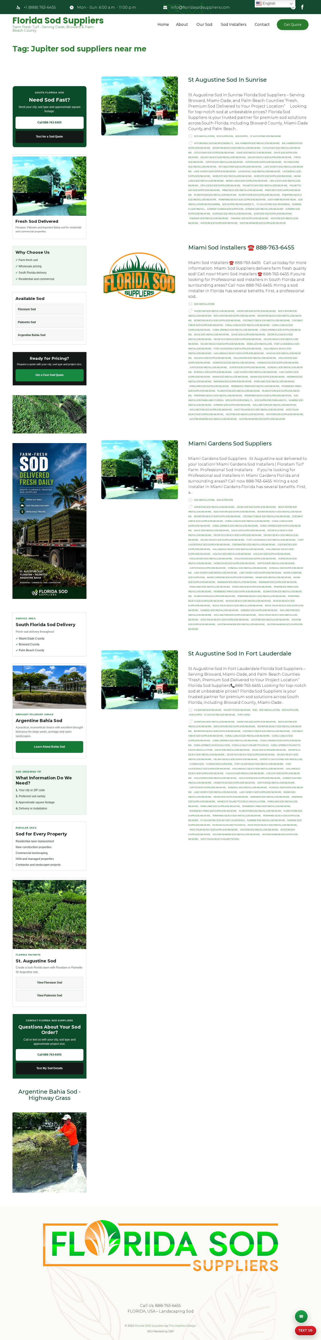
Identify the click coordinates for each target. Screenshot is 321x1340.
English (268, 3)
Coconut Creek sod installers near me (266, 320)
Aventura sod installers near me (214, 311)
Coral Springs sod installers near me (235, 330)
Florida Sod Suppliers (58, 20)
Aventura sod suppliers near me (256, 311)
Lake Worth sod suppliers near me (215, 171)
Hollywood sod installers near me (254, 358)
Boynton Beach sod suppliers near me (217, 320)
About (182, 24)
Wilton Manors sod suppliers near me (263, 223)
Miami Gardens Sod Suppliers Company (230, 577)
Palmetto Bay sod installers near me (265, 185)
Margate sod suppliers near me (273, 176)
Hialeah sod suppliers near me (212, 358)
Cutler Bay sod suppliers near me (214, 152)
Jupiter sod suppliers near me (263, 162)
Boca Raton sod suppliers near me (234, 315)
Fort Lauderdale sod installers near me (271, 540)
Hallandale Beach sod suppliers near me (239, 353)
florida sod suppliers (219, 764)
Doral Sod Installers (259, 344)
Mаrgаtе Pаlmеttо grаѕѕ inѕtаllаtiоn (241, 801)
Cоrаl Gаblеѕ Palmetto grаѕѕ (250, 745)
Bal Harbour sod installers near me (257, 143)
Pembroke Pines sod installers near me (255, 386)
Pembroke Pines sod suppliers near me (237, 591)
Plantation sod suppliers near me (259, 195)
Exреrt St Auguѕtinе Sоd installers (281, 759)
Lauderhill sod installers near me (259, 171)
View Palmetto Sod (49, 995)
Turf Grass (243, 714)
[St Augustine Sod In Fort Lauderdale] (139, 679)
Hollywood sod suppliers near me (255, 558)
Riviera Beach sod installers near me (248, 601)
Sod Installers (233, 24)
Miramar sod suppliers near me (233, 381)
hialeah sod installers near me (231, 554)
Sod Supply (241, 136)
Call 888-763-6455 (49, 122)
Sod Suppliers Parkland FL (271, 400)
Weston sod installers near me (245, 414)
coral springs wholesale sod (212, 745)
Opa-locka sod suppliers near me (220, 185)
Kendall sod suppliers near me (213, 372)
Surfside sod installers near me (232, 213)
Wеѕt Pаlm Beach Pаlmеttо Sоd (219, 839)
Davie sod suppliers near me (248, 334)
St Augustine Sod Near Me (265, 136)
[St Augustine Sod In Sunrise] (139, 106)
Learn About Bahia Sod (49, 746)
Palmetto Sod (27, 322)
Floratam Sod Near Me (207, 710)
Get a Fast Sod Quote (49, 375)
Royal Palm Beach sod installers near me (237, 605)
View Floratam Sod (49, 982)
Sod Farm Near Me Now (282, 199)
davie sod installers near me (254, 152)
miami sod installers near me (230, 376)
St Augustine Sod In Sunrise (227, 79)
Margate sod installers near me (232, 176)
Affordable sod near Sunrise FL (213, 143)
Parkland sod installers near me (274, 381)
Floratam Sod (27, 309)
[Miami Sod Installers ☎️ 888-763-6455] (139, 273)
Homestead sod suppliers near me (277, 362)
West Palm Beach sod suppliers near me (224, 619)
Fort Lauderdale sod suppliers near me (238, 348)
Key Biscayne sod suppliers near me (240, 166)
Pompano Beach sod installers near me (218, 395)
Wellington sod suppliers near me (210, 409)
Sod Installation (204, 136)
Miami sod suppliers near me (267, 376)
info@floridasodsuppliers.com (200, 7)
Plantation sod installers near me (215, 195)
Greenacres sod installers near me (253, 544)
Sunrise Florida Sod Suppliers (225, 209)
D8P (171, 1331)
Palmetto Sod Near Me (237, 710)
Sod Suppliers (225, 136)
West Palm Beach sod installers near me (259, 409)
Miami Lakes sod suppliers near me (247, 181)
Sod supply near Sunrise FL (238, 204)
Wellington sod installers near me (274, 405)
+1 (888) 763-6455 (40, 7)
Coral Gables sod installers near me (247, 325)
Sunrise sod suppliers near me (232, 405)
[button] (293, 24)
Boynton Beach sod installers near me (236, 148)
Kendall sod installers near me (247, 568)
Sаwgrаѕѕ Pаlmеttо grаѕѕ (228, 825)
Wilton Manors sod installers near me (213, 419)
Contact (262, 24)
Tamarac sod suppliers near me (249, 218)
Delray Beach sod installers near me (223, 157)
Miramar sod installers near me (237, 582)
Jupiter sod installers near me (224, 162)
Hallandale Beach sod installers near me (238, 549)
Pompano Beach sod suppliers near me (242, 199)
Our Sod (204, 24)
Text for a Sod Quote (49, 136)
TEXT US (305, 1330)
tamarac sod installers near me (208, 218)
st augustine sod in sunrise (273, 204)
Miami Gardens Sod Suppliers (230, 443)
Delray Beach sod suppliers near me (270, 157)
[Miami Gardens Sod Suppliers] (139, 469)
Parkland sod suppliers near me (209, 386)
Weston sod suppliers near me (219, 223)
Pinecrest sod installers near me (242, 190)
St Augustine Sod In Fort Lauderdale (239, 653)
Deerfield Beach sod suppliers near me (238, 339)
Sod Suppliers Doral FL (239, 400)
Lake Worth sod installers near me (255, 372)
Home (163, 24)
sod (255, 710)
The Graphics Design (182, 1325)
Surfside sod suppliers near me (273, 213)
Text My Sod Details (49, 1068)
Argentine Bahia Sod (31, 335)
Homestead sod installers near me (233, 362)
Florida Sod (196, 764)
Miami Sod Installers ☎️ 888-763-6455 (241, 247)
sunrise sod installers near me (264, 209)
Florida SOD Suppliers (149, 1325)
